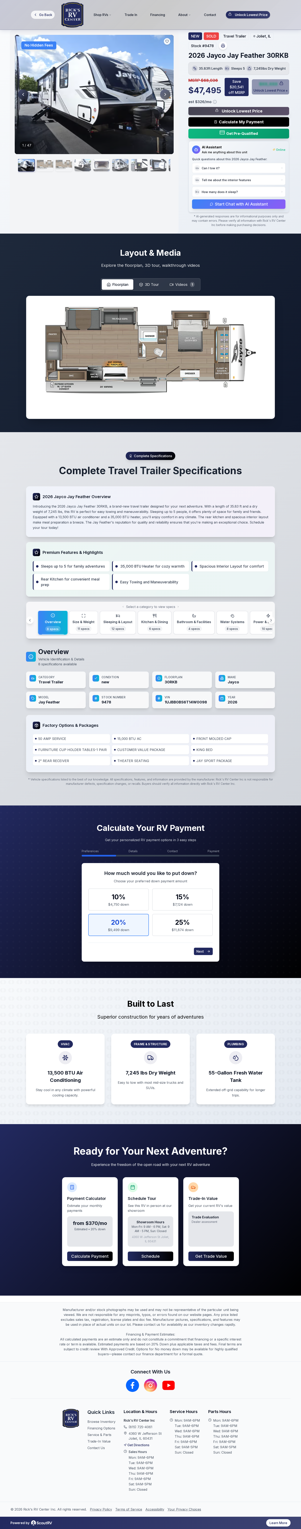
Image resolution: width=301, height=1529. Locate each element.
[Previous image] (23, 94)
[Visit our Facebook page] (132, 1385)
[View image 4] (83, 165)
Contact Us (96, 1448)
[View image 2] (45, 165)
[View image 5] (101, 165)
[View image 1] (26, 165)
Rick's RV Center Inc (139, 1420)
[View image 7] (139, 165)
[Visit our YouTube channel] (168, 1385)
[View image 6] (120, 165)
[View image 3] (64, 165)
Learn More (278, 1523)
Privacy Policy (101, 1509)
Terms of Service (128, 1509)
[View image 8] (158, 165)
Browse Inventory (101, 1422)
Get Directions (138, 1445)
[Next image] (165, 94)
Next (200, 951)
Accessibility (154, 1509)
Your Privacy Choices (184, 1509)
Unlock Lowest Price (251, 15)
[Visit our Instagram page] (150, 1385)
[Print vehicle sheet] (223, 46)
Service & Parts (99, 1435)
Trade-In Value (99, 1441)
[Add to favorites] (167, 41)
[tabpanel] (150, 677)
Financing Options (101, 1428)
